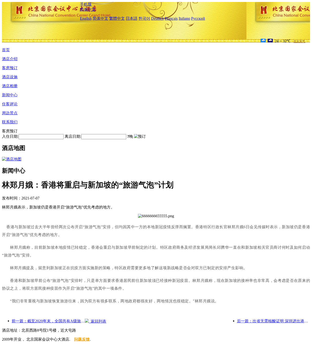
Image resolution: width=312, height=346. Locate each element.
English (86, 18)
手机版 (86, 4)
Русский (198, 18)
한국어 (144, 18)
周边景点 (10, 113)
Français (171, 18)
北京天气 (299, 41)
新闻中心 (10, 95)
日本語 (131, 18)
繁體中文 (117, 18)
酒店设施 (10, 77)
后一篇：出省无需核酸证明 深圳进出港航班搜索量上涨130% (273, 321)
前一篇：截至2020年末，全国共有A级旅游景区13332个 (48, 321)
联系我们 (10, 122)
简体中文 (88, 9)
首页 (6, 50)
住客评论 (10, 104)
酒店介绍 (10, 59)
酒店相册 (10, 86)
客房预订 (10, 68)
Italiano (184, 18)
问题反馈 (82, 339)
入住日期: (10, 136)
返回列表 (97, 321)
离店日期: (73, 136)
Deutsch (157, 18)
